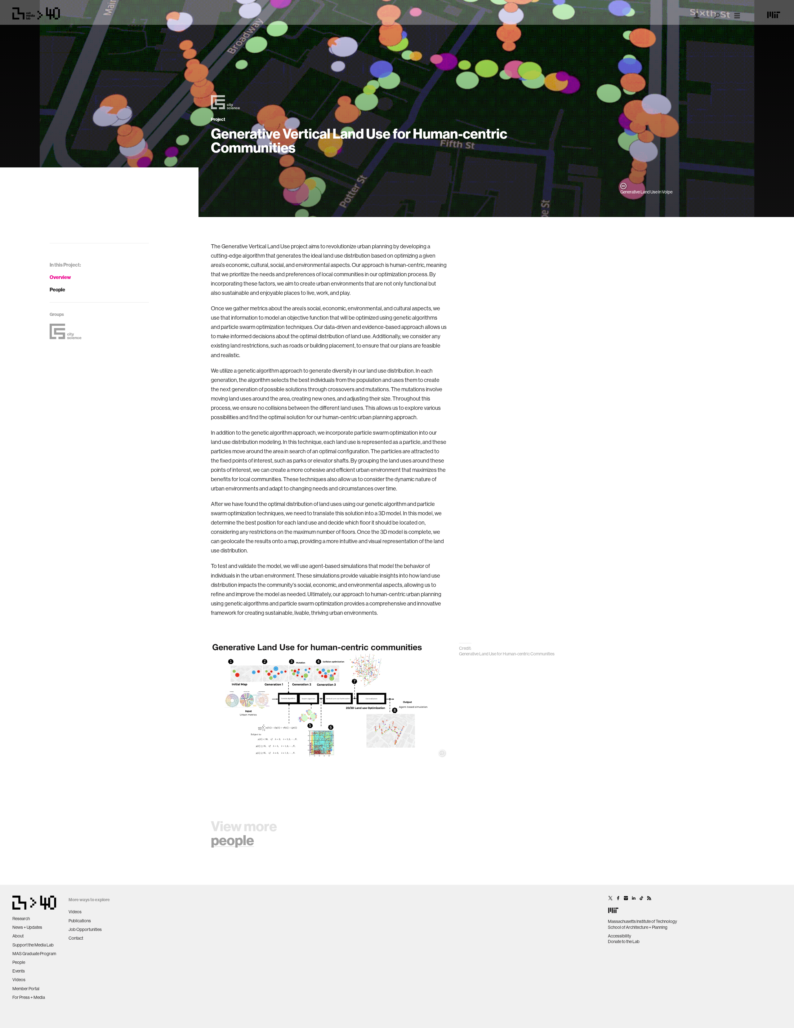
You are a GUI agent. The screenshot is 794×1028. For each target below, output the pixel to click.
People (57, 290)
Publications (80, 920)
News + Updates (27, 927)
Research (21, 918)
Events (18, 970)
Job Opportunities (85, 929)
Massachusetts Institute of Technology (642, 921)
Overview (60, 277)
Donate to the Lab (624, 941)
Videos (18, 979)
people (232, 840)
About (18, 935)
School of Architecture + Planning (637, 927)
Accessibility (619, 935)
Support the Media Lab (33, 944)
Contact (76, 938)
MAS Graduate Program (34, 953)
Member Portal (25, 988)
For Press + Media (28, 997)
